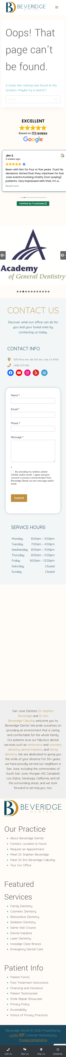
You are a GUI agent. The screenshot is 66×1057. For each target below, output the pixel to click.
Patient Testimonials (24, 993)
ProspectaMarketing (33, 1040)
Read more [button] (10, 186)
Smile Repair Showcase (26, 999)
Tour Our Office (20, 865)
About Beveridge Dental (26, 838)
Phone (15, 423)
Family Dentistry (21, 906)
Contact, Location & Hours (28, 843)
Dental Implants (21, 933)
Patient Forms (20, 977)
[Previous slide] (3, 255)
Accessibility (18, 1009)
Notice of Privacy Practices (29, 1015)
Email (15, 409)
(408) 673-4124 (21, 365)
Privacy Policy (19, 1004)
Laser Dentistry (20, 938)
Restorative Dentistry (24, 917)
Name (15, 395)
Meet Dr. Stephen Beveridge (29, 854)
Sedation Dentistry (23, 922)
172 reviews (39, 133)
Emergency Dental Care (26, 949)
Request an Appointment (27, 849)
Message (17, 437)
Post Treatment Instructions (29, 982)
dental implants (31, 749)
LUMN (14, 1035)
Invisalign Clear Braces (25, 944)
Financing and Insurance (26, 988)
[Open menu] (56, 7)
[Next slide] (63, 255)
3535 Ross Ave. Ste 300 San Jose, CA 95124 (36, 359)
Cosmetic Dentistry (23, 911)
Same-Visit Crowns (23, 927)
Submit (19, 498)
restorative (34, 744)
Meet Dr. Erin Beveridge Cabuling (32, 860)
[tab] (17, 291)
